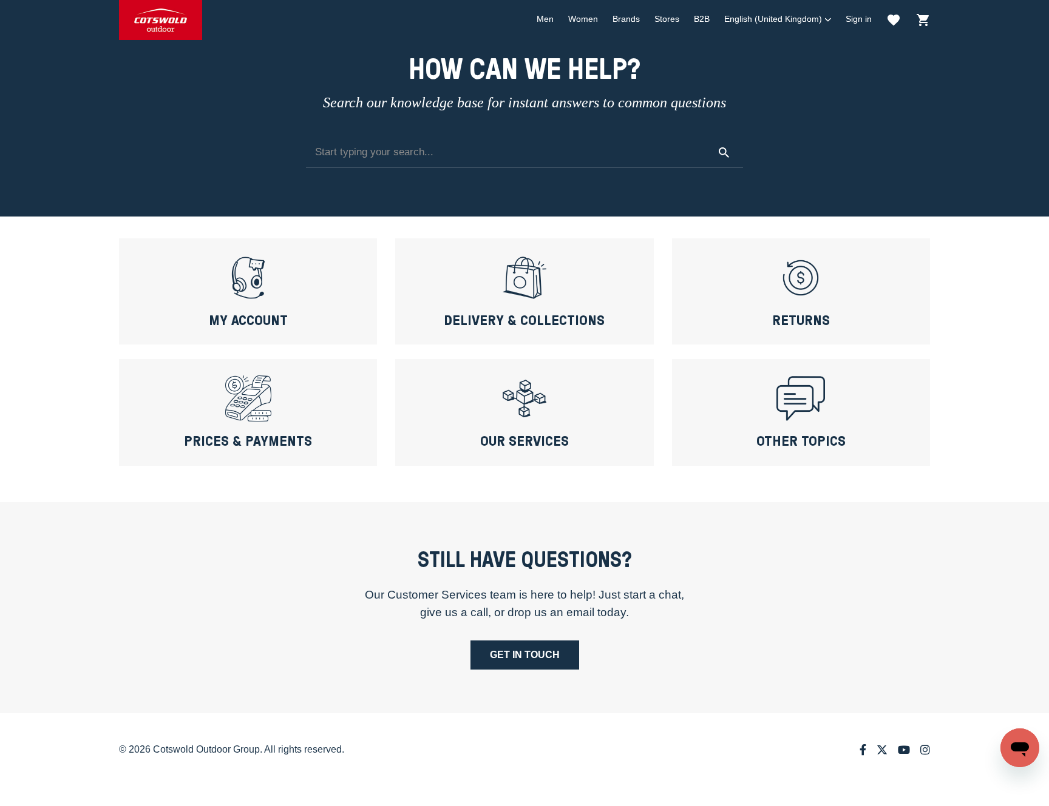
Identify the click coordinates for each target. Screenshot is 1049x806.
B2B (702, 19)
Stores (666, 19)
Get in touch (525, 655)
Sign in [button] (859, 19)
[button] (777, 19)
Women (583, 19)
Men (545, 19)
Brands (626, 19)
